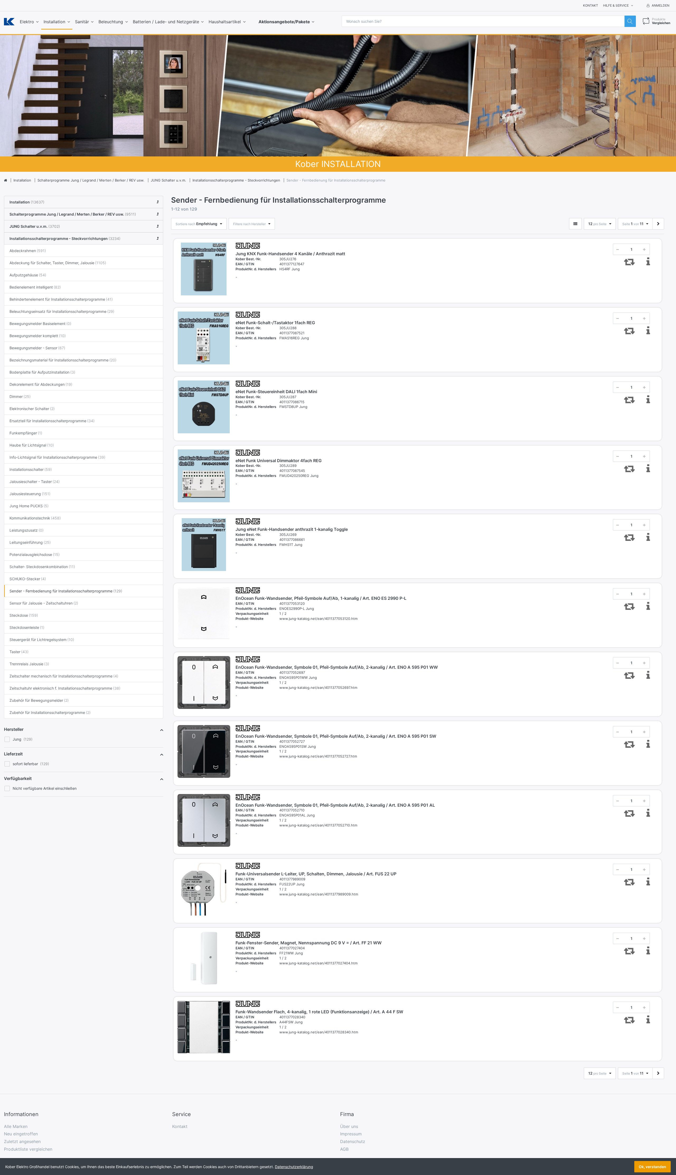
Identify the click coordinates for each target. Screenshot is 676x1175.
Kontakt (590, 5)
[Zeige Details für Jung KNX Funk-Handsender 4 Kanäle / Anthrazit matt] (203, 269)
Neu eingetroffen (21, 1133)
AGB (344, 1149)
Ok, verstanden (652, 1166)
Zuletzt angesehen (22, 1141)
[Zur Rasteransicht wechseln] (575, 223)
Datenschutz (352, 1141)
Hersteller (14, 729)
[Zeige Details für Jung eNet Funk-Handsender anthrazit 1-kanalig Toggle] (203, 544)
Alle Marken (15, 1126)
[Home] (5, 180)
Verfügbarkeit (18, 778)
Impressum (351, 1133)
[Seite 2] (658, 224)
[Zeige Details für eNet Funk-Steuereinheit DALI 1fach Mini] (203, 406)
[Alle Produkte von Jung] (248, 245)
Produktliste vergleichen (28, 1149)
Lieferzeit (13, 753)
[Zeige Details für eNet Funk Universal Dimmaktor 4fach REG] (203, 475)
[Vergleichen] (629, 261)
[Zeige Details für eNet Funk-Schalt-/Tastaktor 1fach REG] (203, 338)
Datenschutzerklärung (294, 1166)
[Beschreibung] (648, 261)
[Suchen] (630, 21)
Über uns (349, 1126)
